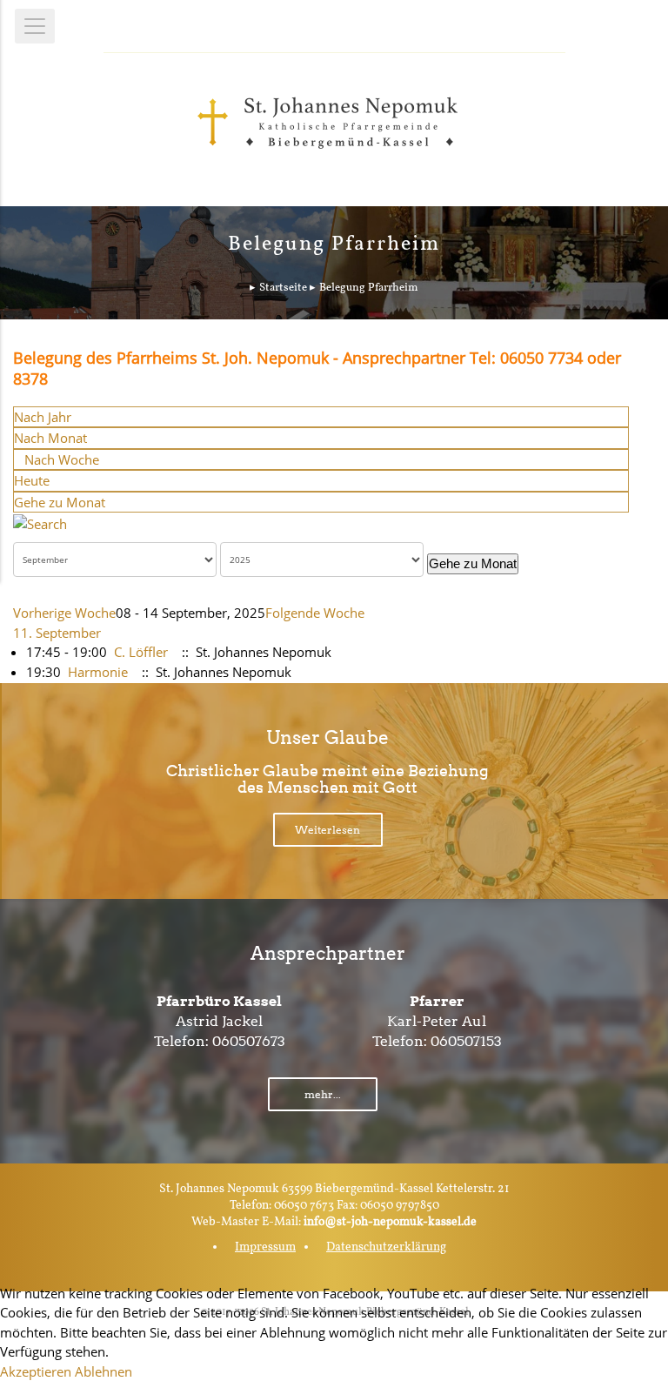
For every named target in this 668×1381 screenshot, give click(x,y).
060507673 (248, 1041)
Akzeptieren (35, 1371)
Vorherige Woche (64, 612)
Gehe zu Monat (59, 502)
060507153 (466, 1041)
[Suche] (40, 522)
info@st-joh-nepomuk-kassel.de (390, 1222)
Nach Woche (61, 459)
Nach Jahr (42, 417)
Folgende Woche (314, 612)
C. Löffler (141, 651)
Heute (32, 480)
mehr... (322, 1094)
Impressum (265, 1247)
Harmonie (98, 671)
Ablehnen (103, 1371)
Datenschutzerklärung (386, 1247)
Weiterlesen (327, 829)
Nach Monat (50, 437)
